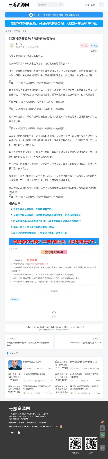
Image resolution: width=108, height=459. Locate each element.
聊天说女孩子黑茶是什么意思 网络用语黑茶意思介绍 (84, 387)
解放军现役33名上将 (32, 361)
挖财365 (12, 422)
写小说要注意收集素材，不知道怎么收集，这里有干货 (40, 232)
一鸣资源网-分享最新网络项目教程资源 (23, 426)
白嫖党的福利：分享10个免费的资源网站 (84, 375)
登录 (87, 5)
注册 (93, 5)
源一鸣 (19, 44)
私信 (96, 45)
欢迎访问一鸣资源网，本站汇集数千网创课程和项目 (56, 14)
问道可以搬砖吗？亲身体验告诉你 (32, 38)
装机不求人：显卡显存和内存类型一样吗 (33, 227)
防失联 (17, 30)
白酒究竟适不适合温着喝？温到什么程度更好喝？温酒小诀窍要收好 (47, 221)
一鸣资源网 (31, 422)
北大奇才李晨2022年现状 (34, 374)
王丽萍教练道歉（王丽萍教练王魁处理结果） (37, 387)
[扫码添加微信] (102, 435)
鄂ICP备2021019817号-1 (49, 426)
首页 (9, 30)
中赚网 (21, 422)
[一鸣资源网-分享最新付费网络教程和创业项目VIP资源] (18, 4)
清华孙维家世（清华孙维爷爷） (84, 361)
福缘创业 (43, 422)
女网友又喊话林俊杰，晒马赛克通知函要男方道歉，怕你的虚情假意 (47, 215)
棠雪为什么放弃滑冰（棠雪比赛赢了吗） (33, 209)
